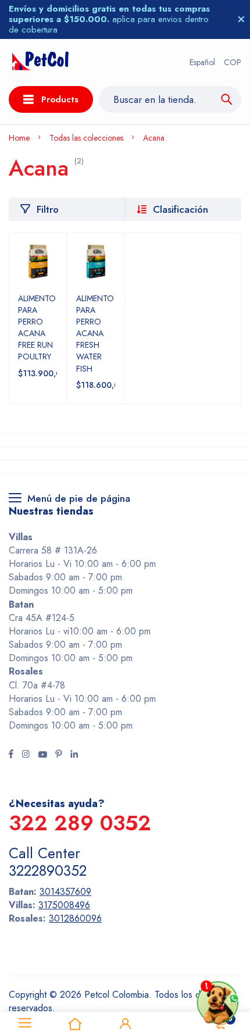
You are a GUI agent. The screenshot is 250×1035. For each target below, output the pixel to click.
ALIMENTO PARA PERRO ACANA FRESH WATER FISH (95, 333)
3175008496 (64, 905)
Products (59, 99)
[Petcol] (40, 62)
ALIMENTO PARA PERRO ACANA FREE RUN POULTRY (37, 327)
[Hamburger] (25, 1023)
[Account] (125, 1023)
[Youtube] (42, 755)
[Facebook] (11, 755)
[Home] (75, 1023)
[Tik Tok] (58, 755)
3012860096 (75, 918)
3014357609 (65, 891)
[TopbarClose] (241, 19)
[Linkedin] (74, 755)
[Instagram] (26, 755)
